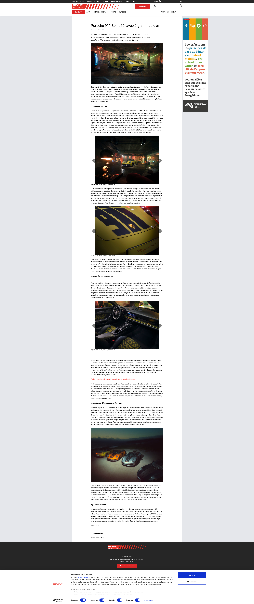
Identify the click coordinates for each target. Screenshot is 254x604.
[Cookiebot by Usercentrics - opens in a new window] (58, 600)
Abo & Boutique (78, 1)
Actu (88, 12)
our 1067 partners (83, 577)
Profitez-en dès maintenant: (100, 379)
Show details (148, 600)
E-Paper (128, 1)
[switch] (102, 600)
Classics (122, 12)
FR (137, 1)
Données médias (93, 1)
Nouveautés (78, 12)
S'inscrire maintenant (126, 566)
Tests (114, 12)
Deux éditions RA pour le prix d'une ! (123, 379)
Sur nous (105, 1)
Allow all (192, 575)
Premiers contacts (101, 12)
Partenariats (116, 1)
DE (134, 1)
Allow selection (192, 582)
